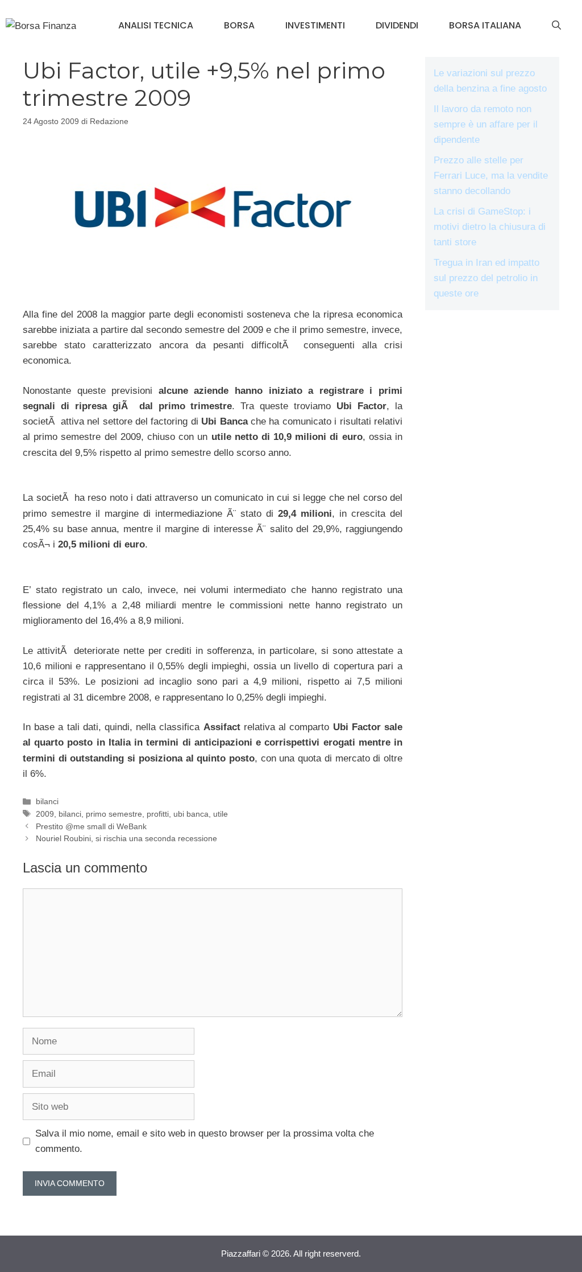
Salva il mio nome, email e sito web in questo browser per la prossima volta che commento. (204, 1141)
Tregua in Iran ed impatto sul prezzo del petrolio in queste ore (486, 278)
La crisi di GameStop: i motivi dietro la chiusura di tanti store (490, 227)
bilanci (47, 801)
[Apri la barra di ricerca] (556, 25)
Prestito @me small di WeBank (91, 826)
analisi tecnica (155, 25)
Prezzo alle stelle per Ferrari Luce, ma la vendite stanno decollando (491, 175)
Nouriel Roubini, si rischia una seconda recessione (126, 838)
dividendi (397, 25)
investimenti (315, 25)
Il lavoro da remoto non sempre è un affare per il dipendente (486, 124)
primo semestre (114, 813)
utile (220, 813)
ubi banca (191, 813)
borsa (239, 25)
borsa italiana (485, 25)
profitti (158, 813)
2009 (45, 813)
